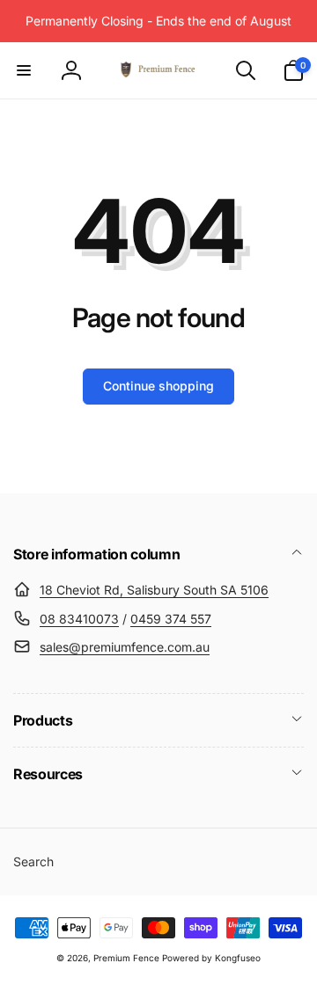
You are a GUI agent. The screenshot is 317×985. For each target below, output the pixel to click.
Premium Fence (126, 957)
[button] (23, 70)
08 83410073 (79, 618)
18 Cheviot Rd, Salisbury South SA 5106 (154, 589)
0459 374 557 (170, 618)
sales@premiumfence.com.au (125, 646)
